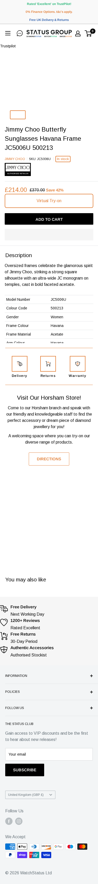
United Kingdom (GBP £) (26, 795)
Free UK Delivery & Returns (49, 20)
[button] (49, 234)
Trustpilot (8, 46)
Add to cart (49, 219)
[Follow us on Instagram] (18, 821)
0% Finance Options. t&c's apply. (49, 12)
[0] (88, 33)
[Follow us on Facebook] (9, 821)
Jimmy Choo (15, 159)
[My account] (77, 33)
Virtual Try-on (49, 201)
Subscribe (24, 770)
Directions (49, 459)
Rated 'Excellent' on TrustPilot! (49, 4)
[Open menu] (9, 33)
